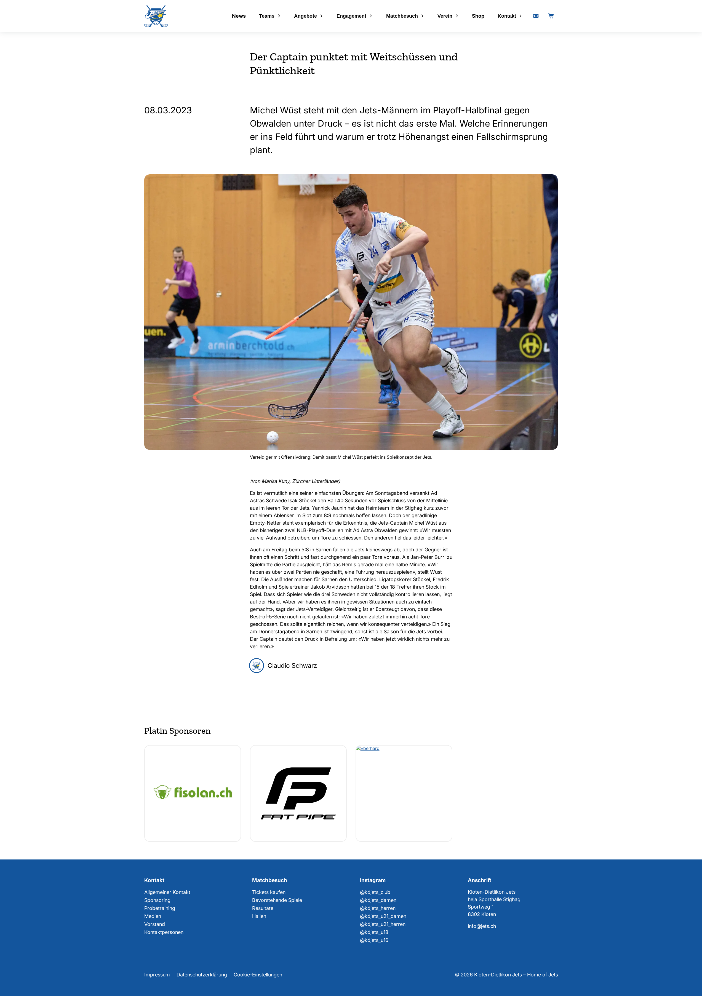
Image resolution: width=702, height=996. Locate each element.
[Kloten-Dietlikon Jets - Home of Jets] (156, 16)
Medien (152, 916)
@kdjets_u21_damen (383, 916)
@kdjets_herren (378, 908)
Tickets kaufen (268, 892)
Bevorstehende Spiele (277, 900)
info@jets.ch (482, 926)
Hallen (259, 916)
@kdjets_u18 (374, 932)
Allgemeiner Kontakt (167, 892)
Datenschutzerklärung (202, 975)
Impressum (157, 975)
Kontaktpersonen (163, 932)
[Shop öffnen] (551, 16)
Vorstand (154, 924)
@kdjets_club (375, 892)
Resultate (262, 908)
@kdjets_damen (378, 900)
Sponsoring (157, 900)
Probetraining (159, 908)
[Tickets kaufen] (536, 16)
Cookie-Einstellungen (258, 975)
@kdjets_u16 (374, 940)
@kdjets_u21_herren (382, 924)
